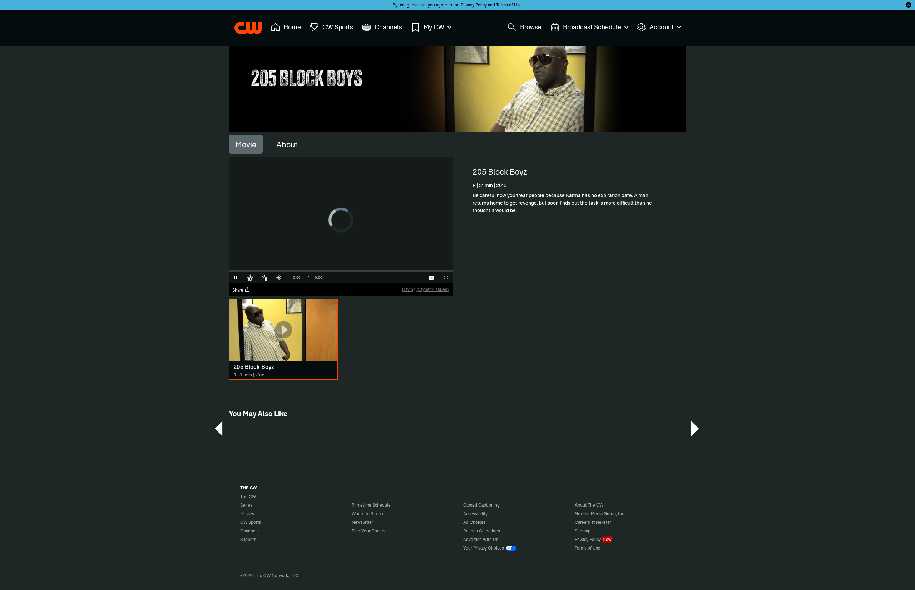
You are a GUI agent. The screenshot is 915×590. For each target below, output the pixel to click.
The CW (243, 25)
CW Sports (250, 522)
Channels (249, 530)
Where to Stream (368, 513)
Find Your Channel (370, 530)
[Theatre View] (403, 277)
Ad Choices (474, 522)
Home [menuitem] (292, 27)
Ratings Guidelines (481, 530)
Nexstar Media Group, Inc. (600, 513)
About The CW (589, 505)
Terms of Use (509, 5)
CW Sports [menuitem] (337, 27)
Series (246, 505)
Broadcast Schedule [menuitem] (592, 27)
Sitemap (582, 530)
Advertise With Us (480, 539)
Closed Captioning (481, 505)
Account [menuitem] (661, 27)
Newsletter (362, 522)
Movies (247, 513)
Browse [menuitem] (530, 27)
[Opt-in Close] (908, 5)
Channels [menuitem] (388, 27)
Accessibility (475, 513)
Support (248, 539)
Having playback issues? (425, 289)
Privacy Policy (474, 5)
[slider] (341, 271)
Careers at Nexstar (593, 522)
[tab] (246, 144)
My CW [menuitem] (434, 27)
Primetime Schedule (371, 505)
